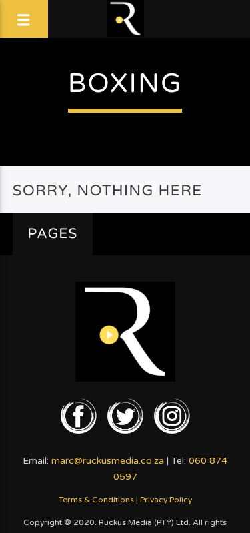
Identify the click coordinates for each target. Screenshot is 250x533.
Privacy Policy (166, 499)
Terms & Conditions (96, 499)
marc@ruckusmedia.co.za (107, 460)
